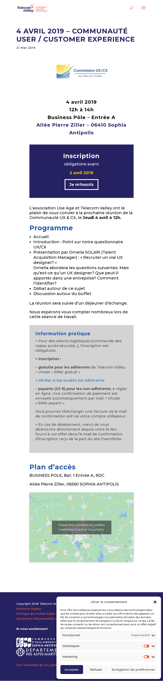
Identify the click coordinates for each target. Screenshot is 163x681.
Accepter (71, 669)
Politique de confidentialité (35, 614)
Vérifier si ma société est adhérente (71, 380)
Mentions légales (28, 609)
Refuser (96, 669)
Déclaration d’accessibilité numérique (43, 618)
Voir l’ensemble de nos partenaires (41, 665)
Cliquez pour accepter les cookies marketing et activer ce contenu (81, 527)
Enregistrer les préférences (133, 669)
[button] (155, 602)
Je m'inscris (81, 184)
